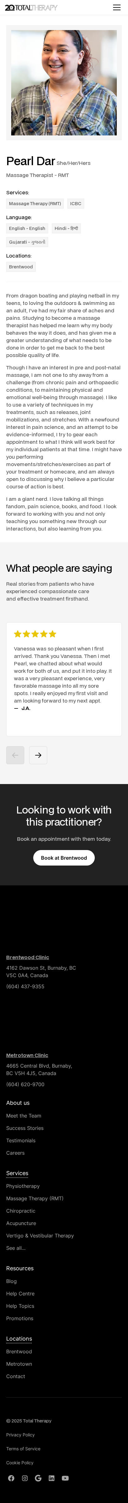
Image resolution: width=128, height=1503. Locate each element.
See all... (15, 1248)
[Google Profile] (38, 1478)
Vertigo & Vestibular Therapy (40, 1235)
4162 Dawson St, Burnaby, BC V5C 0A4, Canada (41, 971)
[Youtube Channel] (65, 1478)
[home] (33, 7)
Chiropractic (20, 1211)
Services (17, 1173)
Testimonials (20, 1140)
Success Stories (24, 1128)
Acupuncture (21, 1223)
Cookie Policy (20, 1462)
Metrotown (19, 1364)
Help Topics (20, 1306)
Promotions (19, 1318)
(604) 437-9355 (25, 986)
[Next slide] (38, 755)
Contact (15, 1376)
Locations (19, 1338)
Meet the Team (23, 1116)
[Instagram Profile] (25, 1478)
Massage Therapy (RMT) (35, 1198)
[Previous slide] (15, 755)
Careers (15, 1153)
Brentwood (21, 267)
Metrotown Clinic (27, 1055)
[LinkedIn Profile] (52, 1478)
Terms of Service (23, 1448)
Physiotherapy (23, 1186)
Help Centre (20, 1293)
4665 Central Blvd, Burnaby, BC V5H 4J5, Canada (39, 1069)
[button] (115, 7)
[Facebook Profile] (11, 1478)
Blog (11, 1281)
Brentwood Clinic (27, 957)
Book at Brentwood (64, 858)
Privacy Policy (20, 1434)
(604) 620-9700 (25, 1084)
